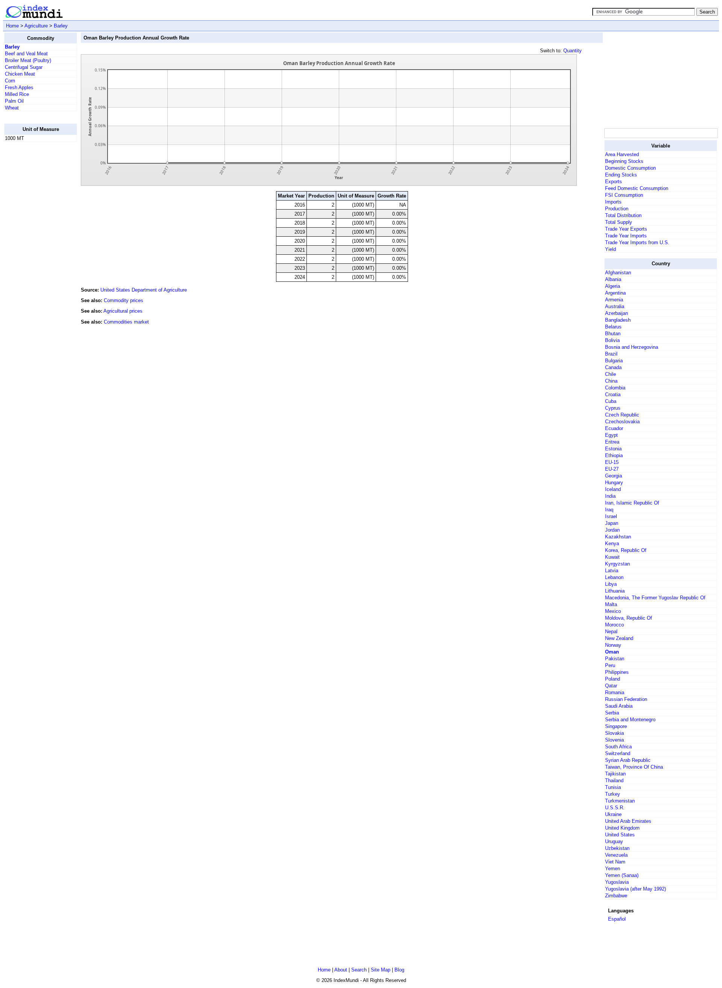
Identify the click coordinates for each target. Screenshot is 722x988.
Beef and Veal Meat (26, 53)
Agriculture (36, 26)
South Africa (618, 746)
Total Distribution (623, 215)
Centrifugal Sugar (23, 67)
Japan (611, 523)
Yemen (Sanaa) (622, 875)
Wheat (12, 108)
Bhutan (612, 333)
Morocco (614, 625)
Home (12, 26)
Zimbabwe (616, 895)
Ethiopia (614, 455)
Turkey (612, 794)
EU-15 (612, 462)
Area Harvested (622, 154)
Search (359, 970)
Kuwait (612, 557)
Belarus (613, 327)
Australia (614, 306)
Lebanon (614, 577)
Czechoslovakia (622, 421)
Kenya (612, 543)
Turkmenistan (620, 801)
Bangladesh (618, 320)
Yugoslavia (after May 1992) (635, 889)
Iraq (609, 509)
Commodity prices (123, 300)
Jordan (612, 530)
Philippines (617, 672)
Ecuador (614, 428)
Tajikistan (615, 774)
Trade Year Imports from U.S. (637, 242)
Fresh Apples (19, 87)
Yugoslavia (617, 882)
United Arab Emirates (628, 821)
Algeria (612, 286)
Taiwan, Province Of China (634, 767)
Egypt (611, 435)
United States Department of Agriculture (143, 290)
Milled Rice (17, 94)
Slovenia (614, 740)
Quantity (572, 50)
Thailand (614, 780)
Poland (612, 679)
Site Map (380, 970)
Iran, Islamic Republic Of (632, 503)
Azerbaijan (616, 313)
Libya (611, 584)
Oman (612, 652)
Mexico (613, 611)
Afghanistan (618, 272)
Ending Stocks (621, 175)
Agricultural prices (123, 311)
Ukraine (613, 814)
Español (617, 919)
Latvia (611, 570)
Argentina (615, 293)
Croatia (612, 394)
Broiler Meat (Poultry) (28, 60)
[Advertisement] (34, 261)
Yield (610, 249)
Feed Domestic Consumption (636, 188)
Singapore (616, 726)
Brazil (611, 354)
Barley (61, 26)
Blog (399, 970)
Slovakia (614, 733)
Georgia (613, 476)
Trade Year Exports (626, 229)
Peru (610, 665)
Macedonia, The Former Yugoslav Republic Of (655, 597)
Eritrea (612, 442)
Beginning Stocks (624, 161)
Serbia (612, 713)
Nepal (611, 631)
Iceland (613, 489)
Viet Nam (615, 862)
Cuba (610, 401)
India (610, 496)
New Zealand (619, 638)
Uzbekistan (617, 848)
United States (620, 835)
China (611, 381)
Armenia (614, 299)
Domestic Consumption (630, 168)
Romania (614, 692)
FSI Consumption (624, 195)
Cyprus (612, 408)
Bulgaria (614, 360)
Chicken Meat (20, 74)
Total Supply (618, 222)
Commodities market (126, 322)
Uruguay (614, 841)
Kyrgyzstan (617, 564)
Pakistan (614, 658)
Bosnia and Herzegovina (631, 347)
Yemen (612, 868)
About (340, 970)
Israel (611, 516)
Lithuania (615, 591)
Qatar (611, 686)
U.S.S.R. (615, 807)
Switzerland (617, 753)
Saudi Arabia (619, 706)
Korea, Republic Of (625, 550)
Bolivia (612, 340)
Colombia (615, 388)
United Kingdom (622, 828)
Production (616, 208)
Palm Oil (14, 101)
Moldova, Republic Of (628, 618)
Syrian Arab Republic (628, 760)
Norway (613, 645)
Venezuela (616, 855)
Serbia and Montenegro (630, 719)
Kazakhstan (618, 537)
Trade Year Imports (626, 236)
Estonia (613, 448)
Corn (10, 81)
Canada (613, 367)
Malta (611, 604)
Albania (613, 279)
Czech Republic (622, 415)
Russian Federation (626, 699)
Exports (613, 181)
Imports (613, 202)
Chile (610, 374)
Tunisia (613, 787)
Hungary (614, 482)
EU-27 (612, 469)
